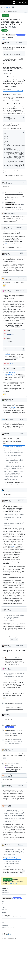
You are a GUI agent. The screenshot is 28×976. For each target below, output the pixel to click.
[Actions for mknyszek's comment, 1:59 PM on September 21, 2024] (25, 845)
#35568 (12, 546)
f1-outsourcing (8, 775)
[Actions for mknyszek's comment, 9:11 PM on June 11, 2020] (25, 500)
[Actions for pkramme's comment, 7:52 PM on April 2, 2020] (25, 253)
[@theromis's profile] (3, 715)
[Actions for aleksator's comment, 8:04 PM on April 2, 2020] (25, 278)
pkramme (6, 42)
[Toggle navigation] (2, 2)
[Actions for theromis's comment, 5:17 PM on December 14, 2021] (25, 715)
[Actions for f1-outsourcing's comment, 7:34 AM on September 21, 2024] (25, 805)
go (9, 7)
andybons (7, 182)
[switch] (4, 285)
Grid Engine (13, 407)
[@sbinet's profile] (3, 419)
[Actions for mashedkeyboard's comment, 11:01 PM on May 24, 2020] (25, 399)
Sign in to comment (12, 883)
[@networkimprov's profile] (3, 490)
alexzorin (6, 227)
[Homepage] (14, 2)
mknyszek (7, 500)
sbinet (6, 419)
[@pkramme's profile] (3, 43)
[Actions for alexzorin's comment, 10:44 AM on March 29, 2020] (25, 227)
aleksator (6, 278)
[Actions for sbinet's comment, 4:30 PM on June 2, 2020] (25, 419)
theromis (6, 714)
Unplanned (7, 209)
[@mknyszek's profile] (3, 501)
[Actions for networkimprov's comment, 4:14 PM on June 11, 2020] (25, 490)
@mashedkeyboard (12, 562)
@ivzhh (8, 259)
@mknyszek (7, 494)
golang (5, 7)
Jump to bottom (5, 39)
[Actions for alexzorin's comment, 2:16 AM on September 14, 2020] (25, 668)
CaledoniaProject (8, 749)
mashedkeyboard (8, 399)
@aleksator (6, 258)
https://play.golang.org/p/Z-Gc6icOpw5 (13, 90)
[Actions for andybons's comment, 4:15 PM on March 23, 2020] (25, 182)
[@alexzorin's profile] (3, 228)
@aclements (6, 186)
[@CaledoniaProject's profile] (3, 750)
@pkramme (6, 216)
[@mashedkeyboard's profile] (3, 400)
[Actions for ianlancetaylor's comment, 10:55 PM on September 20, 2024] (25, 785)
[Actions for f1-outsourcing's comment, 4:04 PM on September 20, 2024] (25, 775)
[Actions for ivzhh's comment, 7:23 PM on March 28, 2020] (25, 213)
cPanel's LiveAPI (7, 243)
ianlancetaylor (8, 785)
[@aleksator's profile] (3, 278)
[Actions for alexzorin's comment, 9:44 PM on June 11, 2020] (25, 609)
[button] (23, 117)
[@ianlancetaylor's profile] (3, 786)
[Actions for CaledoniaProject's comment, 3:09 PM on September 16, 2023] (25, 749)
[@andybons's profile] (3, 183)
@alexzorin (21, 282)
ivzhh (5, 213)
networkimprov (8, 489)
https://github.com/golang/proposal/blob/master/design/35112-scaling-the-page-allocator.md (14, 446)
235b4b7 (22, 745)
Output (8, 73)
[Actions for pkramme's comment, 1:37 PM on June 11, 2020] (25, 434)
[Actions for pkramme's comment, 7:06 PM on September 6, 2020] (25, 645)
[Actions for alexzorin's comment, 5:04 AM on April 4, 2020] (25, 290)
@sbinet (5, 562)
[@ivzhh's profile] (3, 213)
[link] (8, 193)
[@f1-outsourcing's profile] (3, 775)
